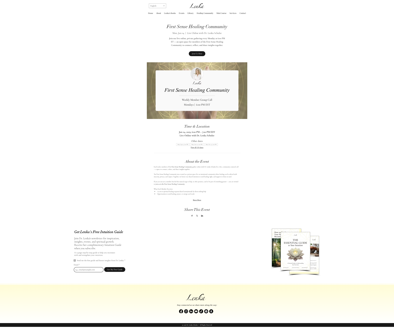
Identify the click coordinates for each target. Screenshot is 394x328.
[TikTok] (201, 311)
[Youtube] (196, 311)
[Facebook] (181, 311)
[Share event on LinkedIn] (202, 216)
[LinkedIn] (191, 311)
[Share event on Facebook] (192, 216)
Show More (197, 200)
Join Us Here (197, 53)
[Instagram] (186, 311)
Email (77, 265)
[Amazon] (211, 311)
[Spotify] (206, 311)
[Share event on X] (197, 216)
